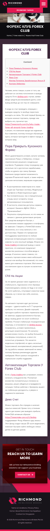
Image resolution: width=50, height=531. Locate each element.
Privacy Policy (33, 508)
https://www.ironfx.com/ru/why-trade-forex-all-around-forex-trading (22, 126)
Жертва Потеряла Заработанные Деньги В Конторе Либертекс (27, 82)
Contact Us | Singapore (25, 514)
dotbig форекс (35, 325)
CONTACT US (24, 474)
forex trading (11, 245)
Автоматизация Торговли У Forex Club (25, 74)
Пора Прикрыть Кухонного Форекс (23, 68)
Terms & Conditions (19, 508)
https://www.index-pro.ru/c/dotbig (20, 417)
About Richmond (22, 511)
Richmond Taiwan (25, 10)
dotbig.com (22, 96)
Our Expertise (35, 511)
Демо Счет (13, 77)
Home (12, 511)
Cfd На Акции (15, 71)
